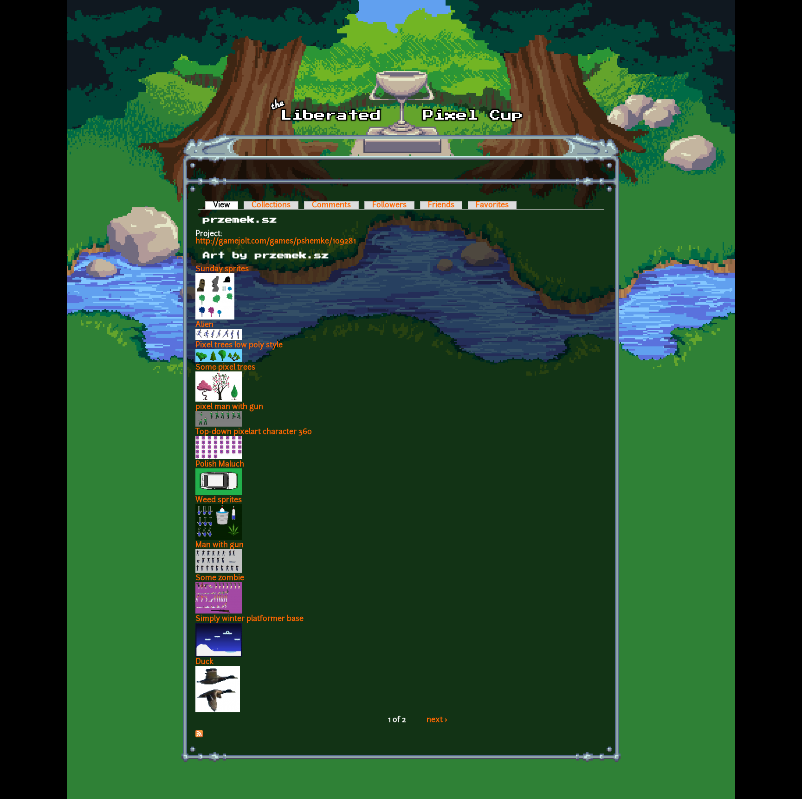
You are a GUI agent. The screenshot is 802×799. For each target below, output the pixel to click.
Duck (204, 662)
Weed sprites (218, 500)
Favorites (492, 205)
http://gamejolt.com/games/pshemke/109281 (275, 241)
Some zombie (219, 578)
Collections (271, 205)
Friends (441, 205)
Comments (331, 205)
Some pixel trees (225, 367)
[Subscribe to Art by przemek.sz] (199, 735)
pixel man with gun (229, 407)
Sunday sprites (222, 269)
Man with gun (219, 545)
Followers (389, 205)
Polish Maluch (219, 464)
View (225, 205)
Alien (204, 325)
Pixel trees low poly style (239, 345)
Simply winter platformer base (249, 619)
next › (437, 720)
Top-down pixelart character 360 (253, 432)
